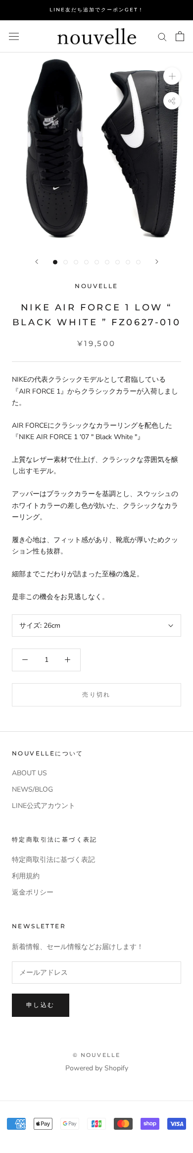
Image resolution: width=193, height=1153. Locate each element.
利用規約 (26, 876)
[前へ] (36, 261)
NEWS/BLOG (32, 789)
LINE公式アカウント (43, 805)
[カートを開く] (180, 36)
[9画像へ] (138, 262)
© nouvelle (97, 1055)
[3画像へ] (76, 262)
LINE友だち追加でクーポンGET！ (96, 9)
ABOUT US (29, 773)
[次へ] (156, 261)
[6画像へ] (107, 262)
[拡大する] (172, 76)
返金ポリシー (32, 892)
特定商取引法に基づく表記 (53, 859)
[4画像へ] (86, 262)
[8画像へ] (128, 262)
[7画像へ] (117, 262)
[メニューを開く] (14, 36)
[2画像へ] (65, 262)
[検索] (162, 36)
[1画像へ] (55, 262)
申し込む (40, 1004)
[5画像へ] (97, 262)
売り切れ (96, 694)
